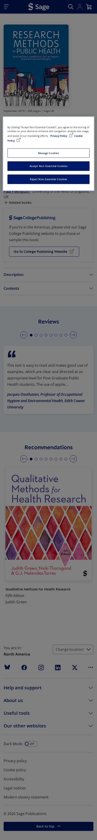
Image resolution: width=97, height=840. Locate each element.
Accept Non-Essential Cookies (49, 166)
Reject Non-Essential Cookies (48, 179)
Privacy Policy (59, 136)
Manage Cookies (48, 153)
